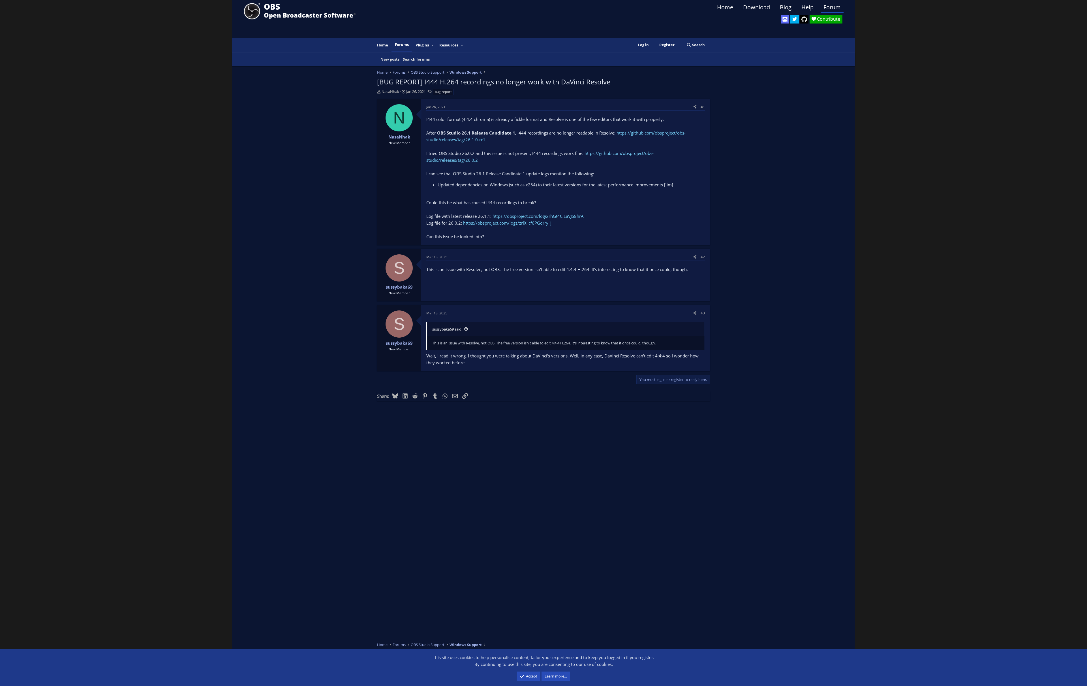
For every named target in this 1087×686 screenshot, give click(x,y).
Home (725, 7)
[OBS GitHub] (804, 19)
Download (756, 7)
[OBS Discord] (785, 19)
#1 (703, 107)
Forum (832, 7)
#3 (703, 313)
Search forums (416, 59)
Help (807, 7)
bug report (443, 91)
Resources (448, 45)
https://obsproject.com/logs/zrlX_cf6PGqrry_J (507, 223)
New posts (389, 59)
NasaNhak (390, 91)
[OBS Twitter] (794, 19)
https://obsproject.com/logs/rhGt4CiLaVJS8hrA (538, 216)
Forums (402, 44)
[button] (432, 45)
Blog (785, 7)
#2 (703, 257)
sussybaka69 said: (447, 329)
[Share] (695, 106)
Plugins (422, 45)
